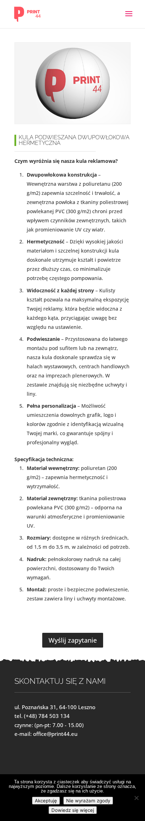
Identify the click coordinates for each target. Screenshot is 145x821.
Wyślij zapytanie (73, 640)
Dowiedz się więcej (72, 810)
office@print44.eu (55, 733)
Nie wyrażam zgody (88, 800)
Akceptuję (46, 800)
